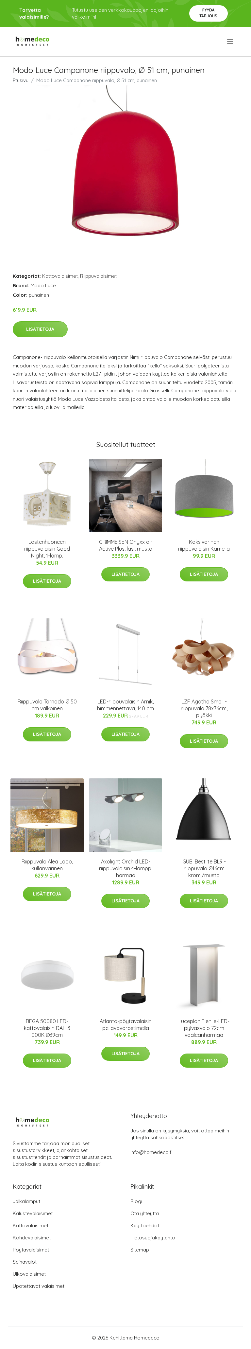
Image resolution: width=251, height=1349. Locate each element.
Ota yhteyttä (144, 1213)
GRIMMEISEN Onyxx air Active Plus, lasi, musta (125, 545)
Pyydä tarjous (208, 13)
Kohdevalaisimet (32, 1237)
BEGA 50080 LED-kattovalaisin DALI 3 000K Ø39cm (47, 1028)
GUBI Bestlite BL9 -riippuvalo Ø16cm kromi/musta (204, 868)
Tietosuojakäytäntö (152, 1237)
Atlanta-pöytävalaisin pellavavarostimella (126, 1024)
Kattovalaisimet (60, 276)
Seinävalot (25, 1262)
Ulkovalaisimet (29, 1274)
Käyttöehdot (144, 1225)
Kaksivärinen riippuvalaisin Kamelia (204, 545)
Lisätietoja (40, 329)
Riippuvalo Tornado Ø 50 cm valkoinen (47, 705)
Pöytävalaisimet (31, 1250)
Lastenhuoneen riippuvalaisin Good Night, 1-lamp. (47, 549)
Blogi (136, 1201)
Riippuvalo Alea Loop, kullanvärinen (47, 865)
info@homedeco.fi (151, 1152)
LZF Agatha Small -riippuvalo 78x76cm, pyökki (204, 708)
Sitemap (139, 1250)
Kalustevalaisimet (33, 1213)
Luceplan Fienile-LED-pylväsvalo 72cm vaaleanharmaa (203, 1028)
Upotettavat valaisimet (38, 1286)
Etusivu (20, 80)
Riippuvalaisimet (98, 276)
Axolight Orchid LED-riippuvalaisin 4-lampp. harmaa (125, 868)
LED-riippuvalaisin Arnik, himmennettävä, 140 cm (125, 705)
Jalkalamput (26, 1201)
